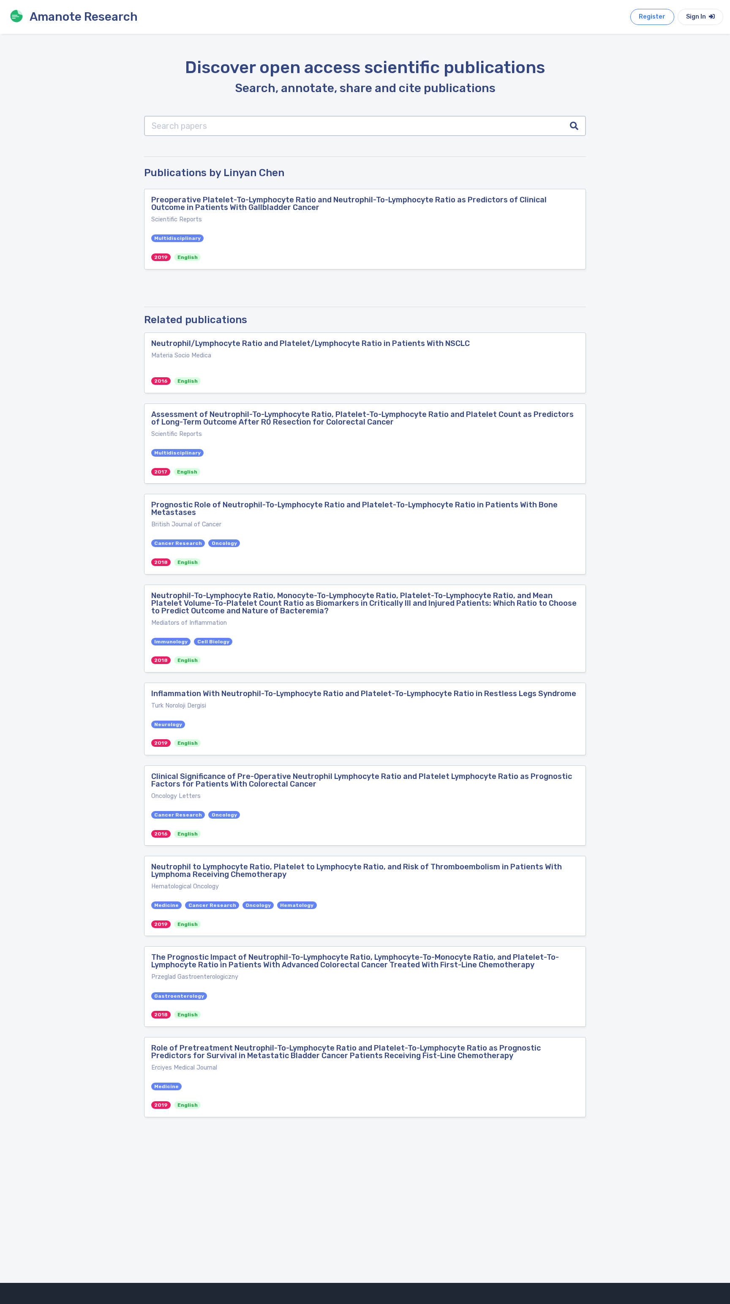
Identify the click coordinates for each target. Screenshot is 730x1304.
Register (652, 16)
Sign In (696, 16)
